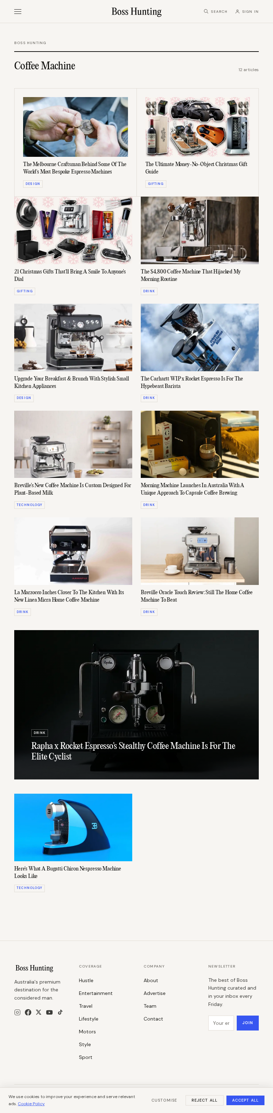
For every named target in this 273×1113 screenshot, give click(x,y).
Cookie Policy (31, 1104)
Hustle (86, 980)
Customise (164, 1100)
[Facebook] (28, 1012)
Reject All (205, 1100)
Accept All (245, 1100)
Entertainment (96, 993)
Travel (85, 1006)
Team (150, 1006)
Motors (87, 1031)
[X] (39, 1012)
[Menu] (17, 11)
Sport (85, 1057)
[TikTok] (60, 1012)
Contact (153, 1019)
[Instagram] (17, 1012)
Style (85, 1044)
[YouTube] (49, 1012)
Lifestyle (88, 1019)
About (151, 980)
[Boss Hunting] (137, 11)
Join (247, 1022)
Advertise (155, 993)
